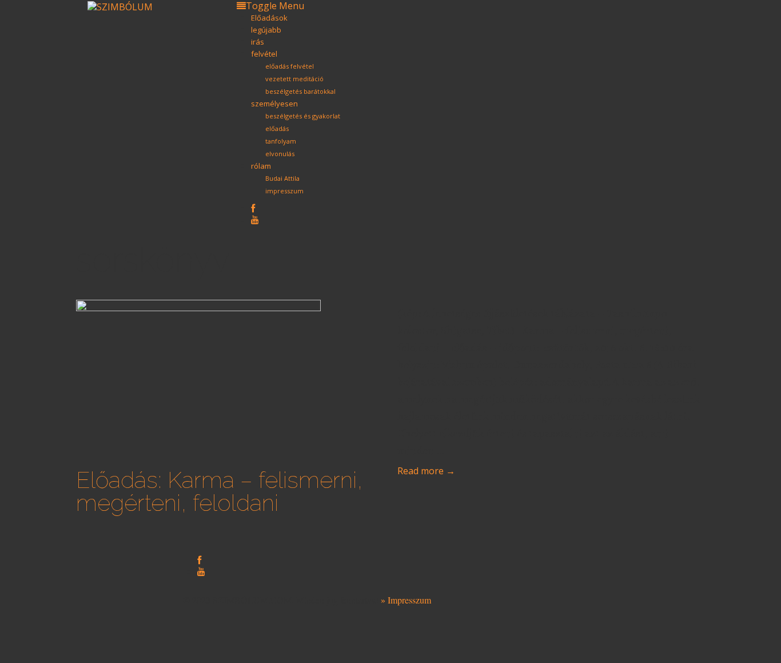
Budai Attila (282, 178)
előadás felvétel (289, 66)
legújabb (266, 30)
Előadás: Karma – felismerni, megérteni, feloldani (219, 491)
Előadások (269, 18)
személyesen (274, 103)
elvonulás (279, 153)
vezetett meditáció (294, 78)
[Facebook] (253, 208)
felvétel (264, 54)
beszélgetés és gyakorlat (302, 116)
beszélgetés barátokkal (300, 91)
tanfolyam (280, 141)
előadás (277, 128)
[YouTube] (255, 219)
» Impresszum (406, 600)
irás (257, 42)
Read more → (426, 471)
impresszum (284, 190)
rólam (261, 166)
